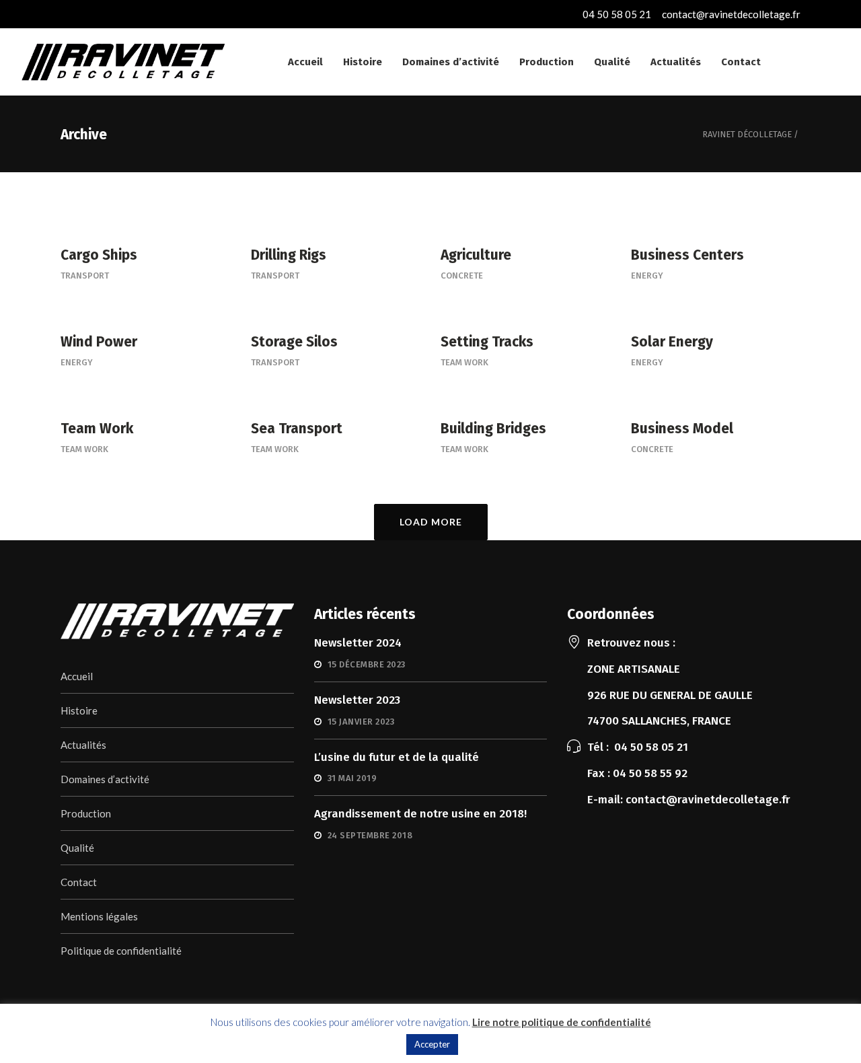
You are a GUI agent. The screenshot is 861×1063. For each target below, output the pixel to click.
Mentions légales (99, 916)
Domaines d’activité (105, 779)
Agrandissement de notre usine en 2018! (420, 814)
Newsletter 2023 (357, 700)
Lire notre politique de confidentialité (561, 1022)
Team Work (464, 362)
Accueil (77, 676)
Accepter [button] (432, 1044)
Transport (85, 275)
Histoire (79, 710)
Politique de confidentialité (121, 951)
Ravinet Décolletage (747, 134)
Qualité (77, 848)
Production (86, 813)
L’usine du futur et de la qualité (396, 757)
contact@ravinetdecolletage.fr (731, 14)
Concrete (462, 275)
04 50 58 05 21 (617, 14)
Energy (647, 275)
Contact (79, 882)
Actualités (83, 745)
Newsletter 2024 (358, 643)
